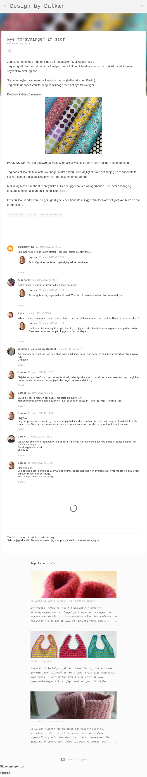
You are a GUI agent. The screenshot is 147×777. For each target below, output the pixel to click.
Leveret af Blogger (76, 759)
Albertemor (24, 279)
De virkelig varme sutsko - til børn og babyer (62, 600)
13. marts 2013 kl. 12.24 (40, 372)
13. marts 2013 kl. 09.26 (48, 247)
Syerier (31, 214)
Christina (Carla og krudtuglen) (37, 348)
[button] (9, 51)
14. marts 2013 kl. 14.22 (40, 413)
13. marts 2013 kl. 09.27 (45, 280)
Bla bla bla (15, 214)
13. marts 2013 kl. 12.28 (51, 323)
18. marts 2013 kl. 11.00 (39, 436)
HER (63, 190)
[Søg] (69, 6)
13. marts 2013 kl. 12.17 (70, 349)
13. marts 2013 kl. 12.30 (40, 392)
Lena (21, 312)
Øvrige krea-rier (51, 214)
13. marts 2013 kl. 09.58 (38, 313)
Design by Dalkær (37, 6)
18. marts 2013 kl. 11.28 (40, 463)
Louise (33, 257)
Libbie (22, 436)
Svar (21, 272)
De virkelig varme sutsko (47, 721)
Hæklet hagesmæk (41, 661)
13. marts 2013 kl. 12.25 (51, 257)
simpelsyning (26, 246)
